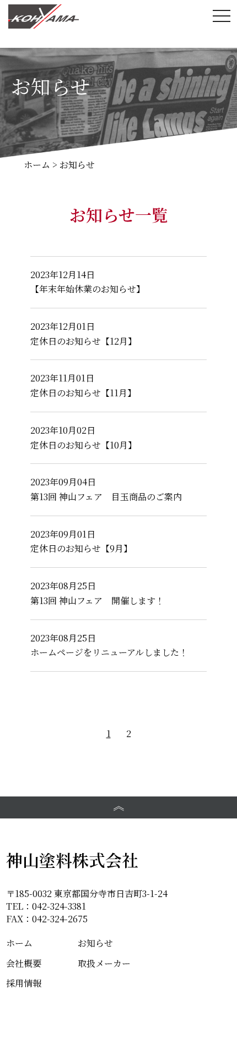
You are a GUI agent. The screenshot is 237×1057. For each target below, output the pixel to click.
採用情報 (23, 983)
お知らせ (95, 943)
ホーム (19, 943)
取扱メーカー (104, 963)
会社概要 (23, 963)
